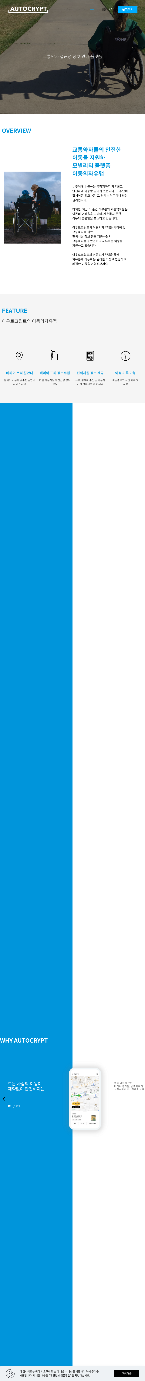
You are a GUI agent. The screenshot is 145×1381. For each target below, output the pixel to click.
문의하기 (127, 9)
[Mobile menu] (92, 9)
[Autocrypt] (28, 9)
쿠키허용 (127, 1373)
